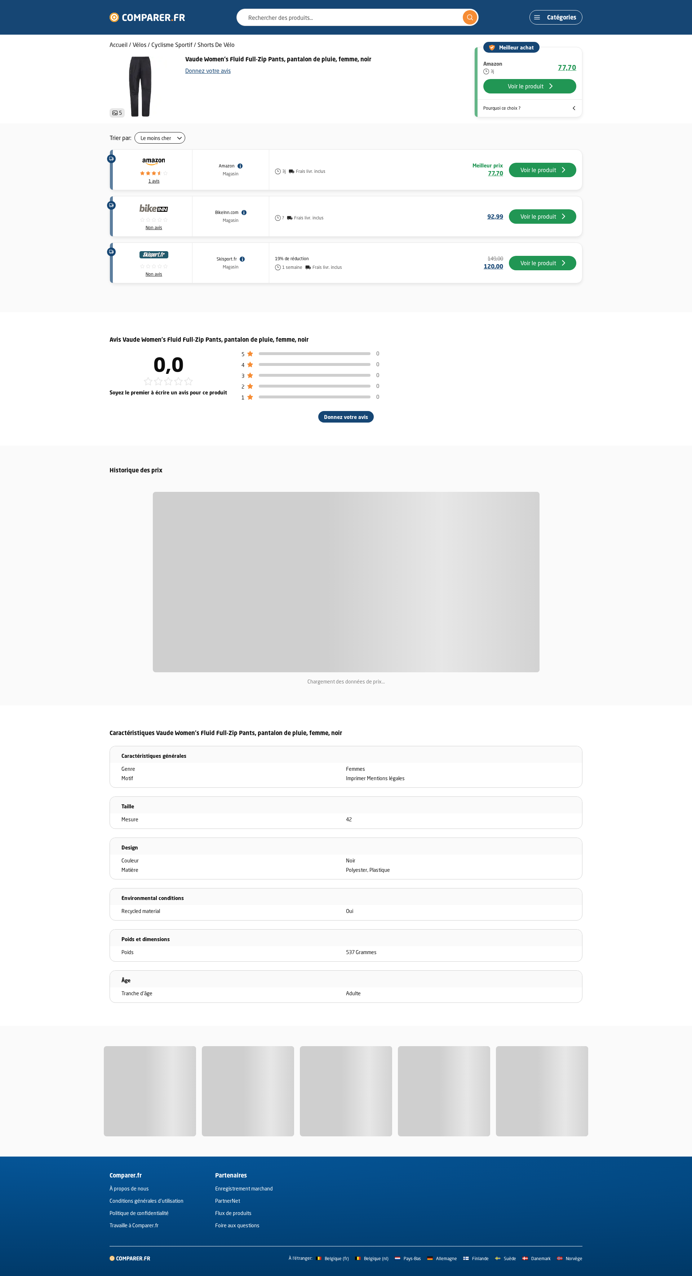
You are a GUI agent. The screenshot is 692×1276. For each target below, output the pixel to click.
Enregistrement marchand (244, 1188)
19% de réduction (292, 258)
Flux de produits (233, 1213)
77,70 (567, 67)
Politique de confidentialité (139, 1213)
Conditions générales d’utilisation (146, 1201)
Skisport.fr (227, 259)
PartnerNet (227, 1201)
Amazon (227, 166)
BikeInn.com (227, 212)
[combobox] (357, 17)
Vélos (139, 44)
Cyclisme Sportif (171, 44)
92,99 (495, 216)
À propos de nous (129, 1188)
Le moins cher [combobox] (156, 138)
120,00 (493, 266)
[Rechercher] (470, 17)
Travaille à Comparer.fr (134, 1225)
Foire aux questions (237, 1225)
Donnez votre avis (208, 70)
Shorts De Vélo (216, 44)
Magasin (231, 173)
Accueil (119, 44)
